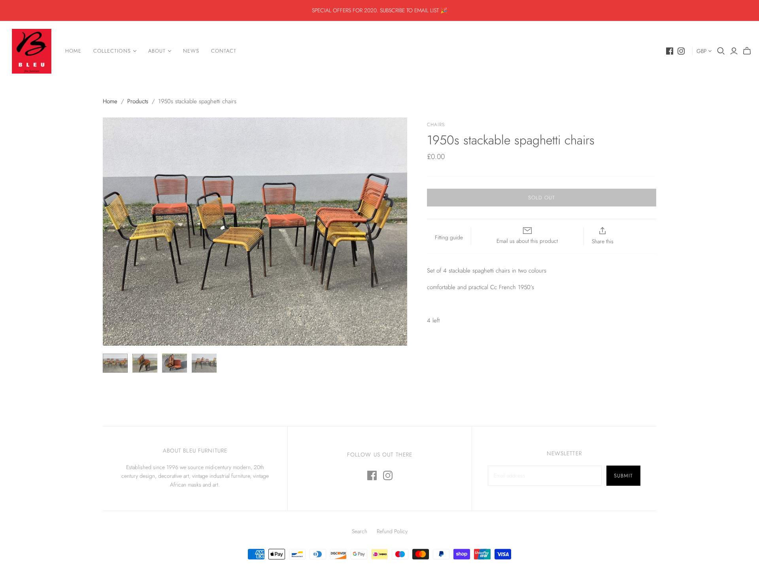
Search (359, 531)
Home (73, 51)
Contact (223, 51)
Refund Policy (392, 531)
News (191, 51)
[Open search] (721, 51)
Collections (111, 51)
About (157, 51)
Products (137, 101)
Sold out (541, 197)
